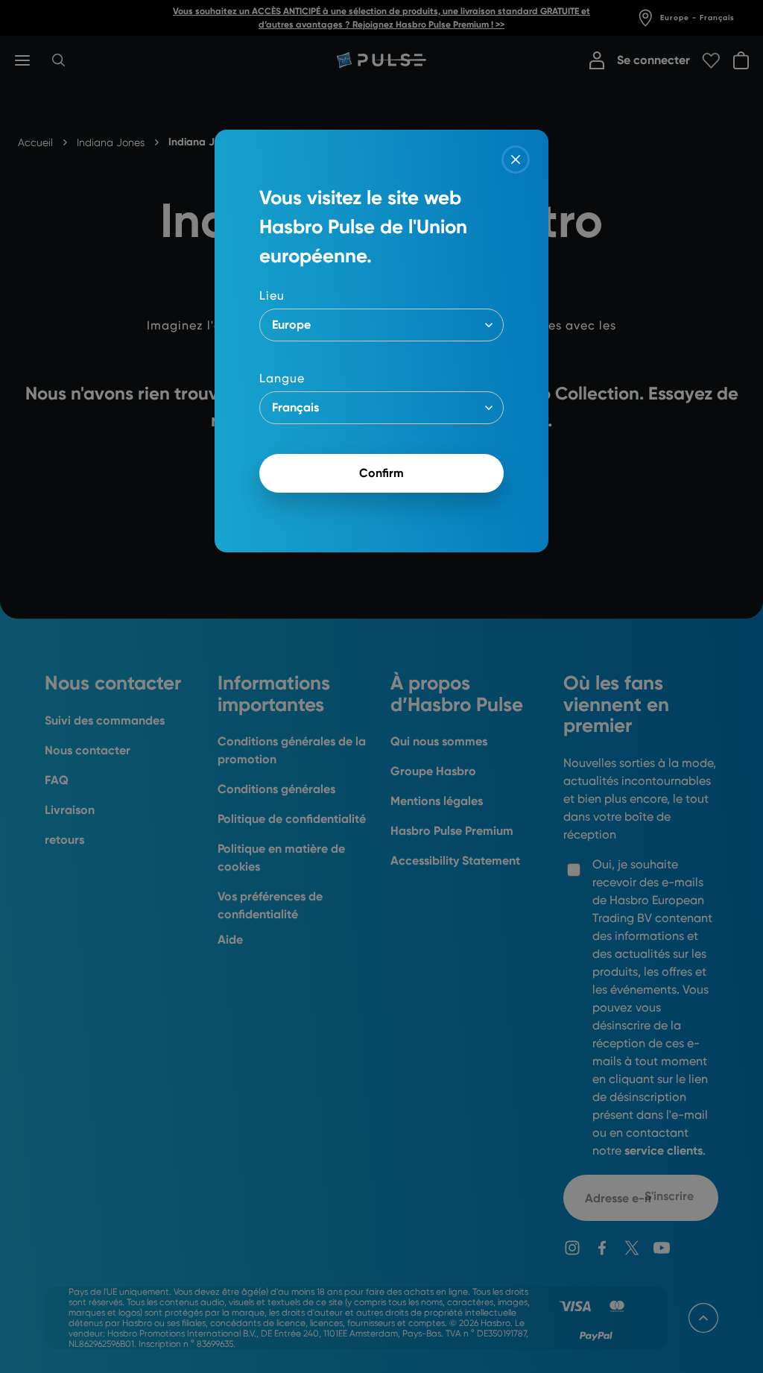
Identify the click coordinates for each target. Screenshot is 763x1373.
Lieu (272, 295)
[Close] (516, 159)
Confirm (381, 473)
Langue (282, 378)
